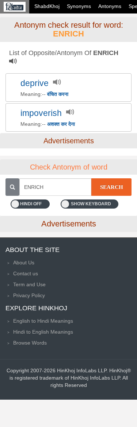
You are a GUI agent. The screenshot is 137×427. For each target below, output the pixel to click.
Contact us (25, 273)
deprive (34, 83)
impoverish (41, 113)
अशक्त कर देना (61, 124)
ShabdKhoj (47, 6)
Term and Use (29, 284)
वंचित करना (57, 94)
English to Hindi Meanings (43, 321)
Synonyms (79, 6)
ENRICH (68, 33)
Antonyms (109, 6)
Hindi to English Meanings (43, 332)
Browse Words (30, 343)
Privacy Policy (29, 295)
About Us (23, 262)
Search (111, 187)
